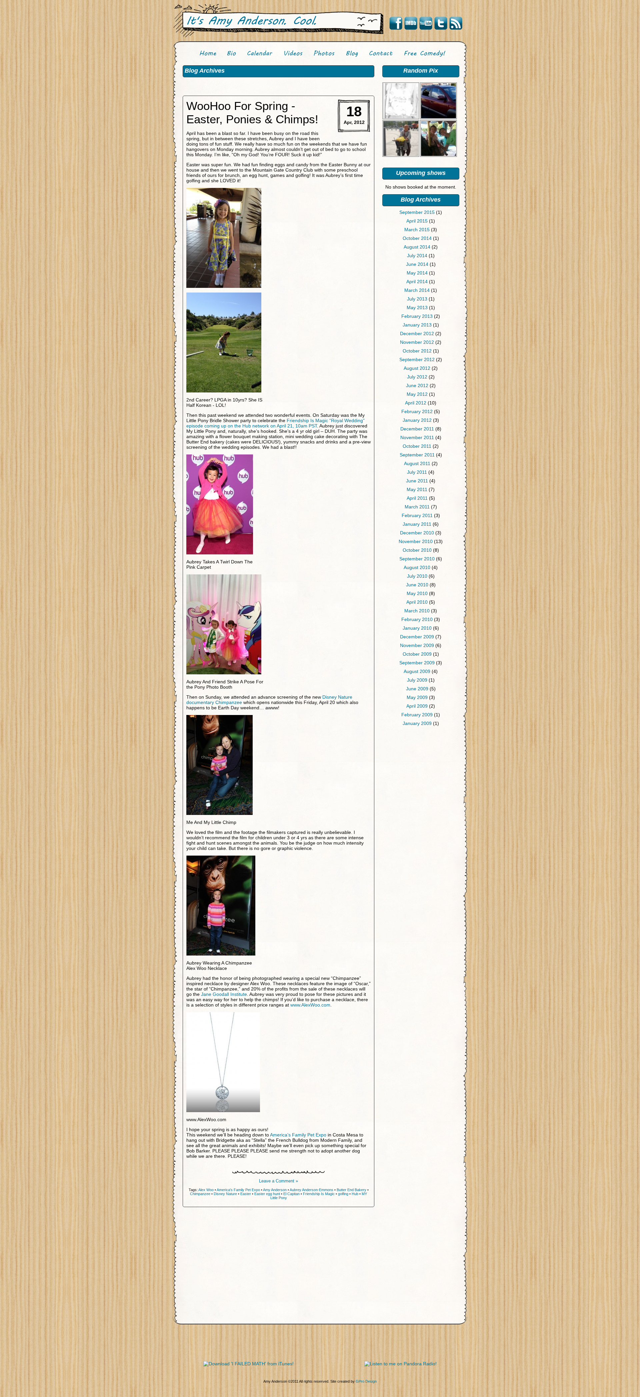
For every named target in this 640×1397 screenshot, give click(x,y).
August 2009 (417, 671)
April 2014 (417, 281)
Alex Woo (206, 1190)
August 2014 (417, 247)
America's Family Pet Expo (238, 1190)
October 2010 (417, 550)
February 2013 (417, 316)
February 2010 (417, 619)
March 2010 (417, 610)
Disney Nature (225, 1194)
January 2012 (417, 420)
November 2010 (416, 541)
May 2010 (417, 593)
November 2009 (417, 645)
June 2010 (417, 584)
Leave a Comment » (278, 1181)
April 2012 (415, 402)
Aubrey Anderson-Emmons (311, 1190)
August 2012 (417, 368)
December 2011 (417, 428)
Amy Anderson (275, 1190)
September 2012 (417, 359)
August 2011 (417, 463)
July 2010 (417, 576)
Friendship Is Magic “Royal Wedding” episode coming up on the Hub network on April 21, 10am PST (275, 423)
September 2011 (417, 454)
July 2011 (417, 472)
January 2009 (417, 723)
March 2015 (417, 229)
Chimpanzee (200, 1194)
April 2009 (417, 706)
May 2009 (417, 697)
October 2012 (417, 350)
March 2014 (417, 290)
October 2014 (417, 238)
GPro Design (366, 1381)
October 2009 (417, 654)
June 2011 (417, 480)
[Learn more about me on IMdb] (410, 23)
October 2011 (417, 446)
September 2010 (417, 558)
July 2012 (417, 376)
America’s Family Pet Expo (298, 1134)
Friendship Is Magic (319, 1194)
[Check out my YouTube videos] (425, 23)
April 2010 (417, 602)
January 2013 (417, 325)
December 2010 (417, 532)
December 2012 (417, 333)
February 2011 (417, 515)
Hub (355, 1194)
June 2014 (417, 264)
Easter (245, 1194)
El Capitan (291, 1194)
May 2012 (417, 394)
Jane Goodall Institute (224, 994)
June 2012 (417, 385)
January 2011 (417, 524)
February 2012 (417, 411)
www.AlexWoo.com (310, 1005)
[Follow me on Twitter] (440, 23)
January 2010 (417, 628)
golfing (343, 1194)
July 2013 (417, 299)
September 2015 (417, 212)
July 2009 (417, 680)
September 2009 (417, 662)
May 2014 (417, 273)
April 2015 (417, 221)
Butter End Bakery (351, 1190)
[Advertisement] (421, 783)
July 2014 (417, 255)
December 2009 (417, 636)
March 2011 (417, 506)
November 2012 (417, 342)
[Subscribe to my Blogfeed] (455, 23)
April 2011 (417, 498)
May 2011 (417, 489)
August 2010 (417, 567)
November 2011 (417, 437)
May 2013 (417, 307)
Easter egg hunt (267, 1194)
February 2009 (417, 714)
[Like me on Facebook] (395, 23)
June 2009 (417, 688)
